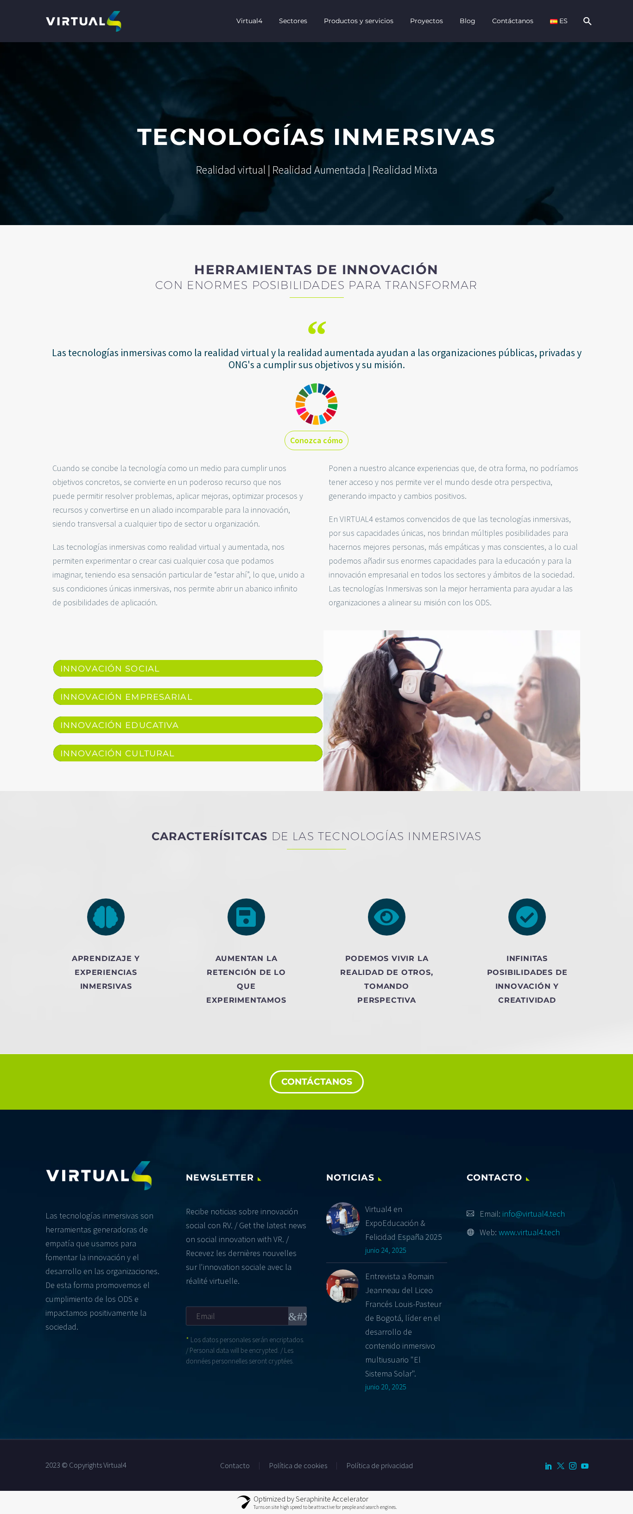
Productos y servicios (358, 21)
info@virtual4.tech (533, 1213)
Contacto (235, 1466)
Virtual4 (249, 21)
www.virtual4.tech (529, 1232)
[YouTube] (585, 1466)
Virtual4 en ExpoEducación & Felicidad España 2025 (403, 1223)
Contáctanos (512, 21)
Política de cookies (298, 1466)
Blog (467, 21)
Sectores (293, 21)
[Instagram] (572, 1466)
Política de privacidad (380, 1466)
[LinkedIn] (548, 1466)
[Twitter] (560, 1466)
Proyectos (426, 21)
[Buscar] (586, 21)
